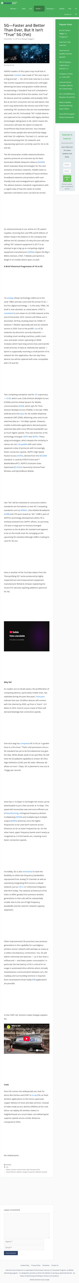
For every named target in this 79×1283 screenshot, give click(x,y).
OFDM (19, 817)
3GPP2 (35, 436)
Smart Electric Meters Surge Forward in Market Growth (26, 1172)
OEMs (31, 252)
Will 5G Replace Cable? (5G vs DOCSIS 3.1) (65, 65)
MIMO (14, 821)
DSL (30, 9)
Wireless (13, 9)
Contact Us (67, 14)
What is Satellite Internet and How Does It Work (65, 105)
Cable (24, 9)
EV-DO (17, 467)
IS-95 (8, 398)
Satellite (61, 9)
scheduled (8, 313)
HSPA (20, 455)
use (36, 328)
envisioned (27, 871)
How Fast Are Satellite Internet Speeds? (65, 53)
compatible (22, 444)
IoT (76, 9)
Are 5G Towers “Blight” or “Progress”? (64, 33)
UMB (7, 514)
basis (22, 413)
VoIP (69, 9)
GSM (21, 406)
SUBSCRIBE (67, 178)
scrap (34, 1095)
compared (24, 743)
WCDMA (43, 455)
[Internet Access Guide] (9, 3)
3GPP (25, 436)
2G (36, 394)
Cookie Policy (25, 1265)
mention (18, 75)
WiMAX (24, 510)
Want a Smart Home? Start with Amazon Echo (23, 1169)
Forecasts (40, 696)
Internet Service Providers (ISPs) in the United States (66, 85)
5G (7, 1167)
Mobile (38, 9)
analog (10, 298)
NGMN (41, 162)
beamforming (12, 813)
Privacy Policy (35, 1265)
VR (34, 979)
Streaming (49, 9)
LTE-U (21, 887)
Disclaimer (45, 1265)
